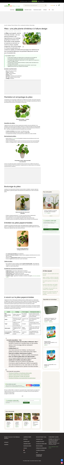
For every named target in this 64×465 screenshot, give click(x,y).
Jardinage (9, 25)
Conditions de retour (40, 441)
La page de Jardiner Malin (9, 393)
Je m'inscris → (26, 402)
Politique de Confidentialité (41, 448)
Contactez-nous (39, 439)
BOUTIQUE (12, 9)
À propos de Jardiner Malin (41, 443)
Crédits (39, 460)
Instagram (30, 385)
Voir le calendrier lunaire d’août (53, 447)
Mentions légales (39, 445)
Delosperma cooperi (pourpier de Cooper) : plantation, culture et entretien (50, 293)
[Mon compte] (57, 5)
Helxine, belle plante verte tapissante (19, 374)
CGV (37, 452)
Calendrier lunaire (27, 9)
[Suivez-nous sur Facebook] (62, 460)
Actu (53, 9)
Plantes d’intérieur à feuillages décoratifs (20, 373)
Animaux (45, 9)
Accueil (5, 25)
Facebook (37, 385)
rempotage (15, 138)
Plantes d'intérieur (15, 25)
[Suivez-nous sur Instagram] (62, 463)
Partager (23, 46)
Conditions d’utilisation (40, 450)
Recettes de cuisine (37, 9)
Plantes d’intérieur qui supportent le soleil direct (22, 378)
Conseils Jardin (19, 9)
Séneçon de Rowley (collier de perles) (19, 376)
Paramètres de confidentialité (39, 455)
